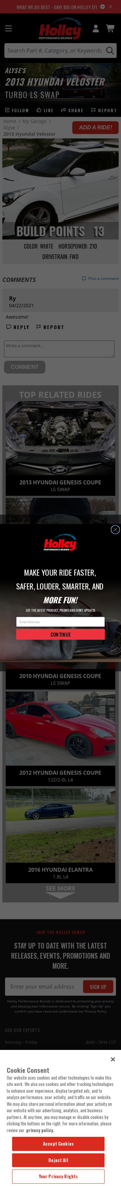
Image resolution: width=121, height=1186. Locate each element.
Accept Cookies (58, 1143)
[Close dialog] (115, 530)
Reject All (58, 1160)
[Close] (113, 1059)
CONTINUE (60, 634)
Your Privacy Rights (58, 1176)
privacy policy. (40, 1130)
